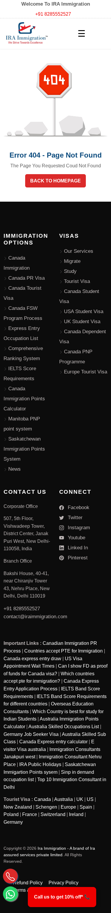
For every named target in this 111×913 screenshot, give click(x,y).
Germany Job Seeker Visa (31, 734)
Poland (11, 814)
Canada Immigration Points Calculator (24, 399)
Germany (13, 822)
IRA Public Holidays (40, 764)
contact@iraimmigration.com (35, 616)
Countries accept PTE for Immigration (63, 650)
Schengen (46, 807)
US (90, 799)
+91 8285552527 (53, 14)
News (14, 469)
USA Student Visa (83, 311)
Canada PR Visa (26, 278)
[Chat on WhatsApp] (10, 893)
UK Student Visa (82, 321)
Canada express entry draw (32, 658)
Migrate (72, 261)
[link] (62, 897)
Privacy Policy (63, 882)
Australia (63, 799)
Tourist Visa (77, 281)
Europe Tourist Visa (85, 372)
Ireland (76, 814)
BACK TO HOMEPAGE (55, 180)
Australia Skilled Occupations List (63, 726)
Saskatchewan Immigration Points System (24, 449)
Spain (86, 807)
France (29, 814)
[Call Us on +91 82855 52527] (10, 876)
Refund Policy (28, 882)
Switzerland (53, 814)
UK (79, 799)
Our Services (78, 251)
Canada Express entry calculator (53, 741)
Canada (42, 799)
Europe (68, 807)
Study (70, 271)
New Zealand (18, 807)
